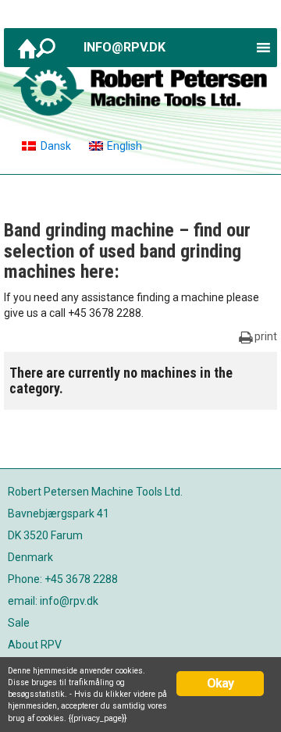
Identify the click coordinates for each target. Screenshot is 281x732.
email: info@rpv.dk (53, 601)
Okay (220, 683)
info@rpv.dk (124, 47)
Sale (19, 623)
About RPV (35, 644)
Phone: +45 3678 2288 (63, 579)
